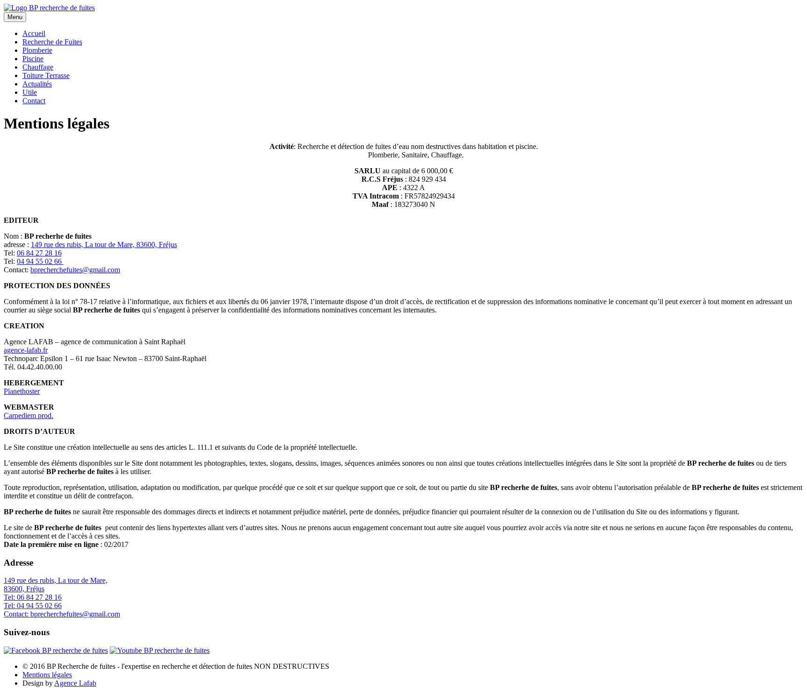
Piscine (32, 59)
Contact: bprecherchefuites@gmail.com (62, 614)
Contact (33, 101)
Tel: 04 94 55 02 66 (33, 606)
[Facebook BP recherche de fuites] (56, 650)
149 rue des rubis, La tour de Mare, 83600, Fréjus (104, 244)
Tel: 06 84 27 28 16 (33, 597)
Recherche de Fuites (52, 42)
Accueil (33, 33)
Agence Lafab (75, 683)
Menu (14, 17)
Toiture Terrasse (46, 75)
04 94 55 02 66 (40, 261)
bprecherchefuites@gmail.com (75, 270)
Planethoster (22, 391)
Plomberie (37, 50)
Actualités (37, 84)
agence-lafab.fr (26, 350)
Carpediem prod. (28, 415)
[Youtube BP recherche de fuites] (160, 650)
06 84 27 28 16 (39, 253)
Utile (29, 92)
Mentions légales (47, 675)
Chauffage (37, 67)
